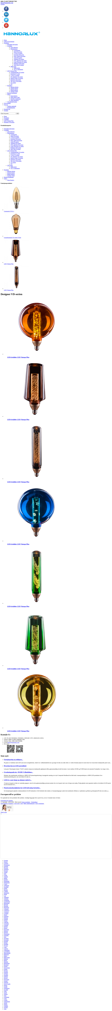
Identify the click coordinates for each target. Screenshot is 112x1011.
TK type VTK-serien (15, 81)
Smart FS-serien (18, 52)
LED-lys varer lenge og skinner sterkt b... (18, 780)
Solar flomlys (13, 96)
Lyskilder (9, 46)
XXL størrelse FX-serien (20, 60)
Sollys (8, 94)
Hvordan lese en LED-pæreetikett (15, 766)
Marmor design (14, 87)
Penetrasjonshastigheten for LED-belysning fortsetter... (22, 788)
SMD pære (13, 66)
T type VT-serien (14, 75)
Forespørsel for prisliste (7, 800)
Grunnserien (17, 50)
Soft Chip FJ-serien (19, 65)
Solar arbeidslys (14, 100)
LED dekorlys (14, 47)
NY (11, 84)
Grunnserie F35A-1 (9, 211)
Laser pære (17, 803)
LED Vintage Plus (12, 71)
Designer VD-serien (15, 79)
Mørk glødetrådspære (29, 803)
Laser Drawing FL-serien (20, 62)
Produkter (6, 43)
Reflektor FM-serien (19, 63)
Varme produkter (25, 802)
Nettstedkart (34, 802)
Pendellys (9, 85)
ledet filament (4, 803)
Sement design (14, 88)
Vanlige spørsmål (11, 106)
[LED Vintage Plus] (36, 354)
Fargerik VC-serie (15, 74)
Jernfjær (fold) (14, 91)
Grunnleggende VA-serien (17, 72)
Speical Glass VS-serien (16, 78)
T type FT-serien (18, 53)
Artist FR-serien (18, 57)
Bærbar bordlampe (12, 93)
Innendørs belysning (12, 44)
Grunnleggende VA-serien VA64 (12, 237)
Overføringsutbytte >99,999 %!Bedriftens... (18, 772)
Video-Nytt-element (9, 41)
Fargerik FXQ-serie (19, 54)
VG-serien (13, 82)
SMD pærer (17, 68)
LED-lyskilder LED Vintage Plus (18, 357)
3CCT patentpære (18, 69)
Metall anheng (14, 90)
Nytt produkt (7, 103)
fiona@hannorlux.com (7, 3)
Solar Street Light (15, 97)
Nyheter (6, 110)
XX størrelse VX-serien (16, 77)
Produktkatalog (11, 107)
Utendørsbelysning (12, 101)
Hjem (5, 40)
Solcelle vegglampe (15, 99)
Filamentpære (14, 49)
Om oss (6, 104)
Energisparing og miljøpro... (13, 759)
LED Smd (10, 165)
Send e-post (4, 812)
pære (21, 803)
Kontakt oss (7, 109)
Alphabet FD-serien (19, 59)
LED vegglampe (39, 803)
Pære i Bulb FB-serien (19, 56)
